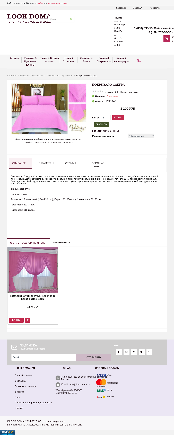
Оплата (19, 408)
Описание (19, 163)
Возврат (137, 7)
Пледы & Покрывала (31, 75)
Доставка (121, 7)
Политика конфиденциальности (33, 402)
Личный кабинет (24, 375)
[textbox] (61, 19)
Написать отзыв (128, 92)
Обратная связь (98, 165)
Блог (17, 397)
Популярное (61, 242)
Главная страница (25, 386)
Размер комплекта (103, 136)
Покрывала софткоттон (60, 75)
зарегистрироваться (57, 3)
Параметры (46, 163)
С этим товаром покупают (28, 242)
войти (40, 3)
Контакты (155, 7)
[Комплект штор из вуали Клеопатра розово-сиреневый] (33, 302)
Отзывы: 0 (110, 92)
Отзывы (70, 163)
